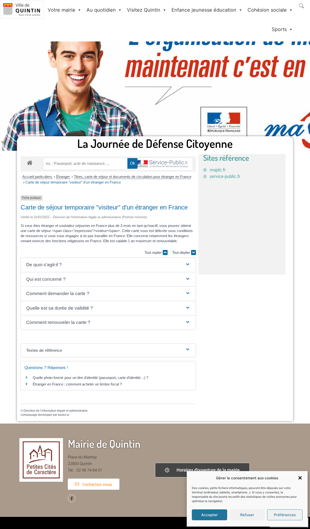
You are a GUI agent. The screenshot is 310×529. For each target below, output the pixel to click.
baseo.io (63, 415)
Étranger (63, 177)
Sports (279, 29)
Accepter (209, 515)
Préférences (285, 515)
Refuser (247, 515)
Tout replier (154, 252)
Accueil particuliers (37, 177)
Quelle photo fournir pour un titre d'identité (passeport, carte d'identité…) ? (90, 378)
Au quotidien (101, 10)
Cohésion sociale (267, 10)
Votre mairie (61, 10)
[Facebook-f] (72, 498)
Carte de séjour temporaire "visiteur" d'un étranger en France (73, 182)
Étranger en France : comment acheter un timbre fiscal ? (77, 384)
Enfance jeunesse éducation (203, 10)
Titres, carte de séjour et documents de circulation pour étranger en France (132, 177)
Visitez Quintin (143, 10)
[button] (300, 477)
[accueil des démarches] (29, 162)
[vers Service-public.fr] (162, 164)
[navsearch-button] (301, 6)
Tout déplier (181, 252)
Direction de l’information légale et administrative (55, 410)
